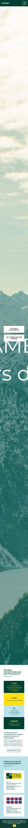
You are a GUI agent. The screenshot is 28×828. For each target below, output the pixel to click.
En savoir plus (14, 750)
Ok (14, 825)
